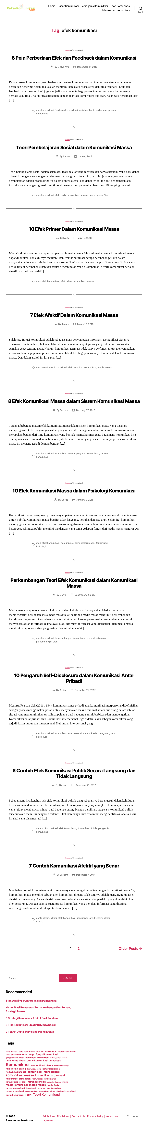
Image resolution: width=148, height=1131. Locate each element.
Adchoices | (49, 1116)
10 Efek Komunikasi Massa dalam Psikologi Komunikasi (74, 491)
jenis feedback (86, 110)
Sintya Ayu (63, 66)
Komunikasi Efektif (16, 1071)
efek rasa (73, 367)
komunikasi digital (51, 1069)
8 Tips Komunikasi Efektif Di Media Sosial (31, 1024)
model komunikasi (15, 1088)
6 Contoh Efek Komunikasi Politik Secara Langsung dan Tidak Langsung (74, 773)
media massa (96, 195)
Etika (8, 1055)
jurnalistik (55, 1060)
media (65, 1082)
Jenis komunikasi (37, 1060)
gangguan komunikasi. (15, 1058)
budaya (14, 1052)
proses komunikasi (15, 1091)
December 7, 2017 (85, 874)
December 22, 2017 (85, 594)
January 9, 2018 (85, 499)
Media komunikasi (17, 1084)
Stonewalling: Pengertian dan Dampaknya (31, 1000)
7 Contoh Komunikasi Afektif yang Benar (74, 866)
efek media (60, 195)
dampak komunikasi (47, 828)
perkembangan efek (46, 641)
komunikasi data (34, 1069)
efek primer (67, 281)
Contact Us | (79, 1116)
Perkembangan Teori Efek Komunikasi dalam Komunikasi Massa (74, 583)
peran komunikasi (53, 1088)
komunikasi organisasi (50, 1075)
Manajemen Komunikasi (116, 10)
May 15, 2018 (84, 237)
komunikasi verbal (54, 1082)
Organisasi (31, 1088)
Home (51, 6)
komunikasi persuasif (16, 1082)
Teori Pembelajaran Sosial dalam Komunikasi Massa (74, 147)
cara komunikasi (27, 1051)
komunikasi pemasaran (18, 1078)
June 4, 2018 (85, 156)
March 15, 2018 (85, 324)
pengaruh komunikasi (87, 453)
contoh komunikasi (46, 918)
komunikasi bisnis (42, 1065)
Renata (65, 324)
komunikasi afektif (86, 918)
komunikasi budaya (61, 1065)
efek (38, 281)
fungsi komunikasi (47, 1054)
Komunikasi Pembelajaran (44, 1079)
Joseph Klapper (63, 638)
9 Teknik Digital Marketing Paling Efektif (30, 1031)
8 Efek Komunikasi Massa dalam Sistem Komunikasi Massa (74, 401)
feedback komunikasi (66, 110)
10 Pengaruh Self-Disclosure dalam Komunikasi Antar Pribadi (74, 678)
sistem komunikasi (47, 1091)
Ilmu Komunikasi (87, 367)
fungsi (31, 1054)
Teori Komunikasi (120, 6)
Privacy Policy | (96, 1116)
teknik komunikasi (14, 1095)
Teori (106, 195)
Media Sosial (53, 1085)
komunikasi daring (16, 1068)
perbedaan (101, 110)
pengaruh (104, 733)
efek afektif (42, 367)
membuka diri (90, 733)
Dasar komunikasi (67, 1051)
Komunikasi (67, 542)
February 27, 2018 (85, 410)
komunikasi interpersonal (68, 733)
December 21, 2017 (85, 785)
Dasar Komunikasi (68, 6)
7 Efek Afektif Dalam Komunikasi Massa (74, 315)
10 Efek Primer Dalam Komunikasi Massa (74, 229)
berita (8, 1052)
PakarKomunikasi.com (19, 1120)
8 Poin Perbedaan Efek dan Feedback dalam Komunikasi (74, 58)
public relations (31, 1091)
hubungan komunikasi (58, 1058)
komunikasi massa (78, 195)
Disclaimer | (64, 1116)
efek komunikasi (45, 110)
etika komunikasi (19, 1054)
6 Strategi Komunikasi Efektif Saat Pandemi (32, 1018)
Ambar (66, 156)
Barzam (64, 410)
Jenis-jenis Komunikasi (94, 6)
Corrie (64, 499)
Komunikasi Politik (87, 828)
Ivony (66, 237)
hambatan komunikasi (37, 1057)
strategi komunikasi (66, 1091)
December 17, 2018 (87, 66)
